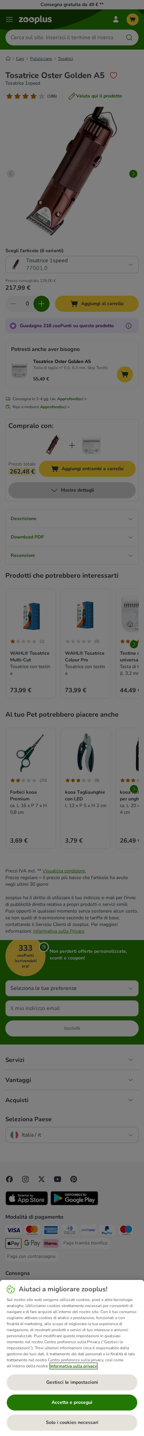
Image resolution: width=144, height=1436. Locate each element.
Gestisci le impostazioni (72, 1382)
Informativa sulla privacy (73, 1366)
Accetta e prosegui (72, 1402)
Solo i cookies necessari (72, 1422)
